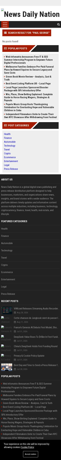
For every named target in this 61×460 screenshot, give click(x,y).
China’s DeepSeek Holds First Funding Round (35, 346)
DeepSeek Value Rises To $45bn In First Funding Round (37, 336)
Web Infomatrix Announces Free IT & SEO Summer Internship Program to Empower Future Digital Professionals (28, 59)
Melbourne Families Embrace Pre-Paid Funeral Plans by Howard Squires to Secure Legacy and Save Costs (29, 69)
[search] (58, 24)
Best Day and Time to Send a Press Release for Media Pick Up (37, 365)
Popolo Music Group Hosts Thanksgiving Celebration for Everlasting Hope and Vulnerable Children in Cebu (29, 107)
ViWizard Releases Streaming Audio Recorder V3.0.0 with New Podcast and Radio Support (37, 308)
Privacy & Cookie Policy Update (29, 355)
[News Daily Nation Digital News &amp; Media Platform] (30, 13)
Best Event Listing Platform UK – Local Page (28, 83)
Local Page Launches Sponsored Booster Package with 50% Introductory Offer (26, 89)
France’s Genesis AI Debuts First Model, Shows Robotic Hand (37, 327)
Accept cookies (30, 454)
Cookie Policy (27, 447)
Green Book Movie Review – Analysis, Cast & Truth (27, 78)
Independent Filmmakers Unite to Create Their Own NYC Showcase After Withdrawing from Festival (30, 116)
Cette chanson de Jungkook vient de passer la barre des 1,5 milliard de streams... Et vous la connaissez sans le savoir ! (37, 318)
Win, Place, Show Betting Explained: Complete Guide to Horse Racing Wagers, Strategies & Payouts (28, 97)
